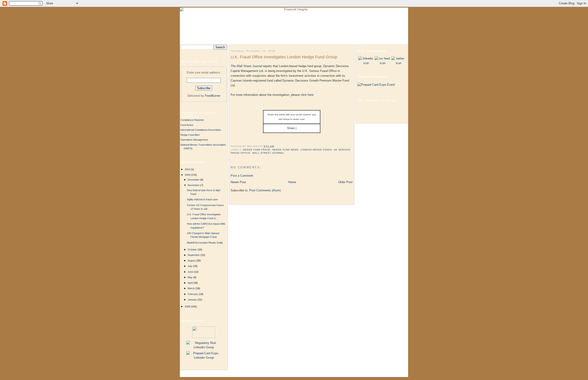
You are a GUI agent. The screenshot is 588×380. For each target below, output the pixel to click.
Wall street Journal (268, 153)
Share (291, 128)
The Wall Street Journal (246, 66)
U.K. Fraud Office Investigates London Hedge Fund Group (284, 57)
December (194, 179)
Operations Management (194, 139)
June (191, 271)
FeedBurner (212, 95)
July (190, 266)
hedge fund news (285, 149)
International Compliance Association (200, 129)
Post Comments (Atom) (265, 190)
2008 (188, 306)
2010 (188, 169)
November (194, 185)
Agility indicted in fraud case (202, 199)
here (311, 94)
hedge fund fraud (256, 149)
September (194, 255)
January (193, 299)
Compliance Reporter (192, 120)
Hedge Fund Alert (190, 134)
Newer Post (238, 182)
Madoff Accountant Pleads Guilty (205, 242)
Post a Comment (242, 175)
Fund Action (186, 125)
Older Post (345, 182)
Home (292, 182)
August (192, 260)
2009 (188, 174)
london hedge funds (316, 149)
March (191, 288)
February (193, 294)
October (193, 249)
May (190, 277)
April (190, 282)
